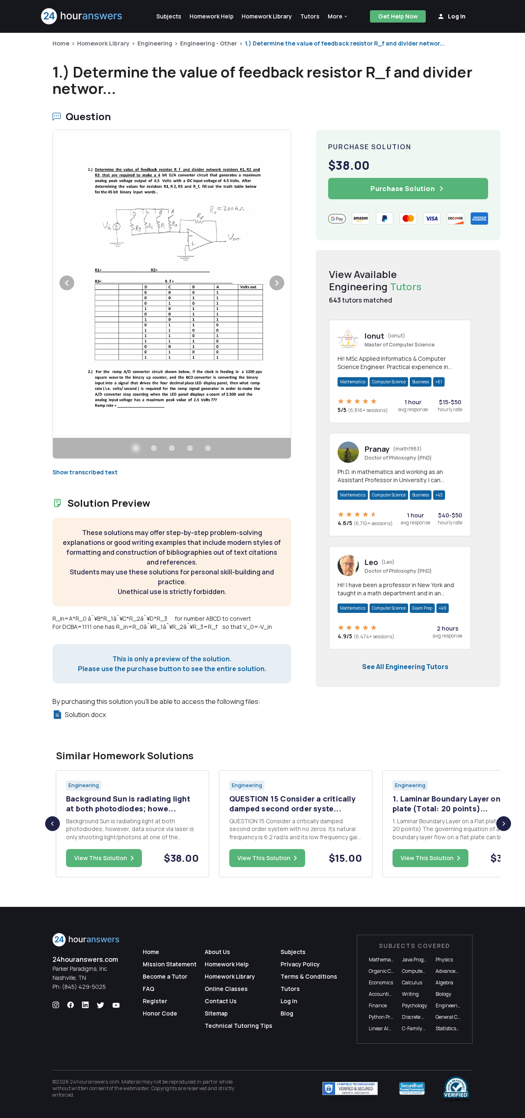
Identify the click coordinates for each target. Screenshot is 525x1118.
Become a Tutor (165, 976)
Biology (443, 993)
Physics (444, 959)
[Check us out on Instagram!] (55, 1005)
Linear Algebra (385, 1028)
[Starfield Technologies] (350, 1088)
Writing (410, 993)
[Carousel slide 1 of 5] (136, 448)
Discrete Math (418, 1016)
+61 (439, 382)
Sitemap (216, 1013)
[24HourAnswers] (82, 16)
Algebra (444, 982)
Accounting (382, 993)
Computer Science (389, 382)
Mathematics (352, 382)
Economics (381, 982)
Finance (378, 1005)
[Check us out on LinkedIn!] (85, 1005)
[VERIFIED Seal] (456, 1088)
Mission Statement (169, 964)
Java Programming (423, 959)
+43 (439, 495)
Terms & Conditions (309, 976)
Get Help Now (398, 16)
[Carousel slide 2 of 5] (154, 448)
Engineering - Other (208, 43)
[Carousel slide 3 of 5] (172, 448)
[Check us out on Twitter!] (100, 1005)
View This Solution (100, 858)
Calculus (412, 982)
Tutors (290, 989)
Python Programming (393, 1016)
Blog (287, 1013)
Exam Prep (422, 608)
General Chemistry (456, 1016)
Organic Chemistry (390, 971)
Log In (289, 1001)
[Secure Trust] (412, 1088)
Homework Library (103, 43)
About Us (217, 952)
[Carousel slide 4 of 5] (190, 448)
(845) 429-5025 (84, 986)
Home (60, 43)
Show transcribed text (85, 472)
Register (155, 1001)
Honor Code (160, 1013)
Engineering (154, 43)
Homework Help (227, 964)
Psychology (414, 1005)
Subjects (293, 952)
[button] (338, 16)
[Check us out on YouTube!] (116, 1005)
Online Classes (226, 989)
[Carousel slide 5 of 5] (208, 448)
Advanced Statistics (457, 971)
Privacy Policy (300, 964)
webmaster (136, 1088)
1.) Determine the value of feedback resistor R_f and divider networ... (345, 43)
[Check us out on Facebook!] (70, 1005)
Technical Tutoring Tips (238, 1025)
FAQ (148, 989)
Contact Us (221, 1001)
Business (420, 382)
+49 (442, 608)
